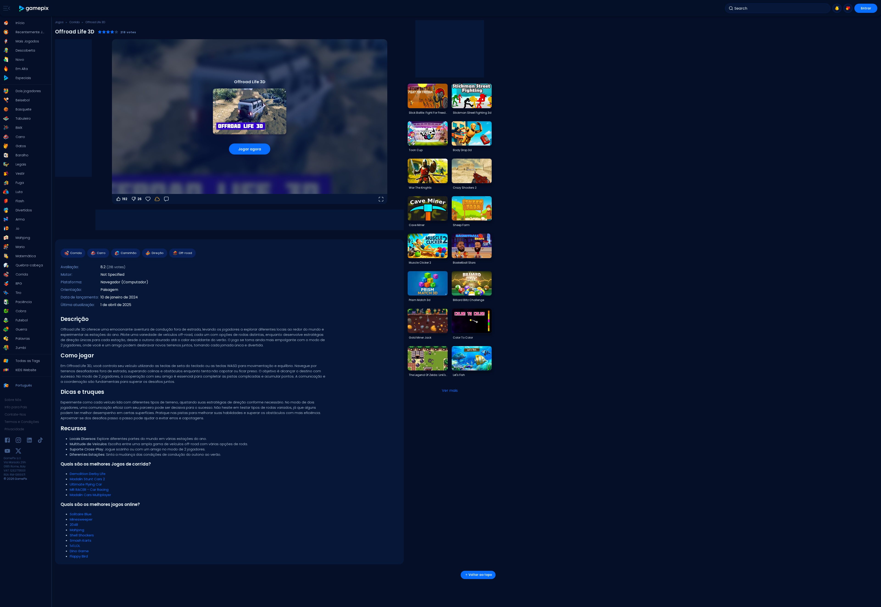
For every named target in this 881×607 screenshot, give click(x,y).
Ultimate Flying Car (86, 484)
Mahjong (77, 529)
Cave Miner (416, 225)
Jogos (59, 22)
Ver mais (450, 390)
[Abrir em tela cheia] (381, 199)
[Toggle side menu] (5, 8)
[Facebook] (7, 440)
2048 (74, 524)
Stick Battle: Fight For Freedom (428, 113)
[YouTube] (7, 451)
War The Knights (420, 188)
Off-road (185, 253)
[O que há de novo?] (837, 8)
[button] (24, 23)
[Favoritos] (848, 8)
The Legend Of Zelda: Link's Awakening (428, 375)
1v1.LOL (75, 545)
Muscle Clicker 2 (420, 263)
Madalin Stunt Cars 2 (87, 479)
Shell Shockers (82, 535)
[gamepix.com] (34, 8)
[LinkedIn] (29, 440)
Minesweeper (81, 519)
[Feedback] (166, 199)
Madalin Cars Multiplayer (90, 494)
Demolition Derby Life (88, 473)
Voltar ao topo (480, 575)
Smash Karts (80, 540)
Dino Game (79, 551)
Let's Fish (459, 375)
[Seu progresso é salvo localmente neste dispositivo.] (157, 199)
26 (139, 199)
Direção (158, 253)
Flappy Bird (79, 556)
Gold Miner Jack (420, 337)
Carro (101, 253)
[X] (18, 451)
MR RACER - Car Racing (89, 489)
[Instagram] (18, 440)
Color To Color (463, 337)
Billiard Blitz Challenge (468, 300)
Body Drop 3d (462, 150)
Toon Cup (416, 150)
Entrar (866, 8)
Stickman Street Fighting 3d (472, 113)
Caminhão (129, 253)
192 (124, 199)
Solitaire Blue (81, 514)
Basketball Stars (464, 263)
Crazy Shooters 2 (465, 188)
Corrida (75, 22)
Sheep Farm (461, 225)
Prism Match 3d (419, 300)
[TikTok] (40, 440)
